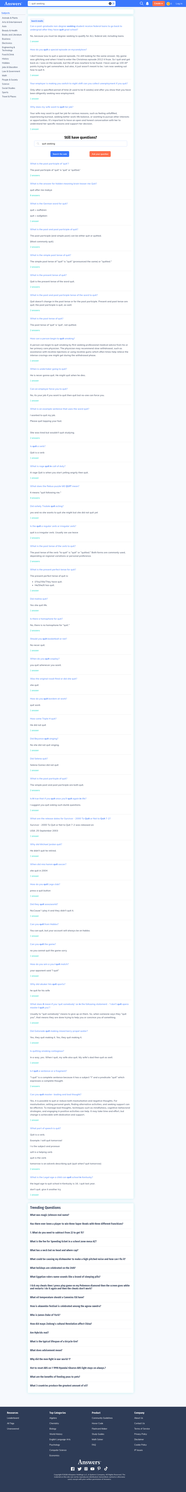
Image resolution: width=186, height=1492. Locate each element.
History (5, 58)
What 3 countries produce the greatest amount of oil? (59, 1385)
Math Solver (97, 1439)
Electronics (7, 43)
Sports (5, 92)
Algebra (53, 1418)
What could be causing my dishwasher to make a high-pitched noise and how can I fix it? (78, 1259)
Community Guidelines (102, 1418)
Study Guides (98, 1434)
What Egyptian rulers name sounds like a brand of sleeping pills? (65, 1276)
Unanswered (13, 1428)
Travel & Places (9, 96)
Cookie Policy (140, 1445)
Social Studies (8, 88)
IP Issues (138, 1450)
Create (157, 3)
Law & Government (11, 71)
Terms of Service (142, 1428)
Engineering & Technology (8, 49)
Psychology (54, 1445)
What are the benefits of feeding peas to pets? (55, 1376)
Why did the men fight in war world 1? (50, 1359)
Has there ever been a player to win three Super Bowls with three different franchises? (76, 1223)
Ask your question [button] (100, 154)
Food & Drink (8, 54)
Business (6, 39)
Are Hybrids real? (39, 1332)
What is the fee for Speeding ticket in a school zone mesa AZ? (63, 1241)
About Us (138, 1418)
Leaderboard (13, 1418)
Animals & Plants (10, 18)
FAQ (94, 1445)
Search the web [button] (60, 154)
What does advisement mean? (46, 1350)
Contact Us (139, 1423)
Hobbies (6, 63)
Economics (54, 1455)
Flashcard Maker (99, 1428)
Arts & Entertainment (12, 22)
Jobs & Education (10, 67)
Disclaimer (139, 1439)
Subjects (5, 13)
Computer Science (58, 1450)
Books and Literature (12, 34)
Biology (52, 1428)
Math (4, 75)
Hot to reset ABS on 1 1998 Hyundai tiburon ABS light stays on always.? (68, 1368)
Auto (4, 26)
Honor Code (97, 1423)
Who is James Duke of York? (45, 1315)
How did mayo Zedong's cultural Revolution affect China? (61, 1323)
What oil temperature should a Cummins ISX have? (57, 1297)
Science (5, 84)
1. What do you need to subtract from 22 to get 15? (57, 1232)
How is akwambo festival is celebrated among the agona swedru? (65, 1306)
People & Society (10, 79)
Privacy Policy (140, 1434)
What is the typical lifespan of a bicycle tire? (54, 1341)
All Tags (10, 1423)
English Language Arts (59, 1439)
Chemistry (54, 1423)
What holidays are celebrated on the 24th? (53, 1268)
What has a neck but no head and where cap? (54, 1250)
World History (55, 1434)
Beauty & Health (9, 30)
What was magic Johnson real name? (49, 1215)
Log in (179, 3)
